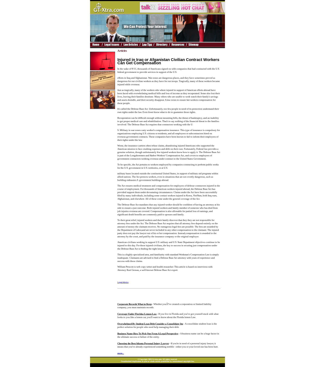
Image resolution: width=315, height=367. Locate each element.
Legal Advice (123, 282)
